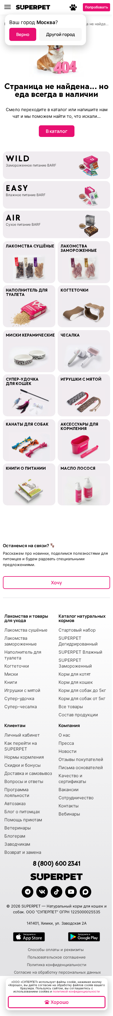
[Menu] (10, 7)
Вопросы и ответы (23, 781)
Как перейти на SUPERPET (20, 746)
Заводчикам (17, 844)
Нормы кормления (24, 757)
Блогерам (14, 836)
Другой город (60, 34)
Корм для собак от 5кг (82, 698)
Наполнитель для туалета (22, 655)
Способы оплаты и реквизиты (56, 949)
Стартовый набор (77, 630)
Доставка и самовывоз (28, 773)
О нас (64, 735)
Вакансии (69, 789)
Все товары (71, 706)
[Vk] (42, 892)
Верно (22, 34)
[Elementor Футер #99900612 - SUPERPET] (56, 892)
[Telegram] (27, 892)
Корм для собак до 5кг (82, 690)
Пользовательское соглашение (57, 957)
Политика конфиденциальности (56, 964)
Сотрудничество (76, 797)
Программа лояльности (16, 792)
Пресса (66, 743)
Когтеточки (16, 666)
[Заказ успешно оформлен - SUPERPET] (85, 892)
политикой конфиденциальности (76, 991)
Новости (67, 751)
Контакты (69, 806)
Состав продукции (78, 714)
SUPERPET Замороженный (75, 663)
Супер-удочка (19, 698)
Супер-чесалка (20, 706)
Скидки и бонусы (22, 765)
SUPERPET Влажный (80, 652)
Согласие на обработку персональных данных (57, 972)
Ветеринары (17, 828)
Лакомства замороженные (20, 641)
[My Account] (73, 7)
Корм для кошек (76, 682)
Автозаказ (14, 803)
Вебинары (69, 814)
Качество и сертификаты (72, 778)
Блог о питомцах (22, 811)
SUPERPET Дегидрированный (78, 641)
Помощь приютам (23, 819)
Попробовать (96, 7)
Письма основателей (81, 767)
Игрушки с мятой (22, 690)
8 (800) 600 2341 (56, 864)
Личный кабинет (22, 735)
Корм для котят (75, 674)
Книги (10, 682)
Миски (11, 674)
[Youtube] (71, 892)
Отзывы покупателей (81, 759)
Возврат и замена (22, 852)
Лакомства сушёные (26, 630)
